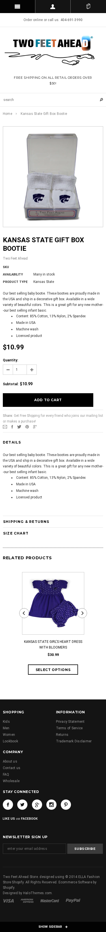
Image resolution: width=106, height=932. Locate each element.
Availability (13, 274)
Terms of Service (69, 728)
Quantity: (10, 360)
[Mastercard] (50, 900)
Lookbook (10, 741)
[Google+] (35, 427)
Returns (62, 735)
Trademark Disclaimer (74, 741)
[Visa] (9, 900)
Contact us (11, 768)
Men (6, 728)
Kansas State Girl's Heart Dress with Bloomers (53, 644)
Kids (6, 722)
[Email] (5, 427)
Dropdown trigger (53, 6)
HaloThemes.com (37, 893)
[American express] (27, 900)
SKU (6, 267)
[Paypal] (73, 900)
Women (9, 735)
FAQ (6, 774)
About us (10, 761)
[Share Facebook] (12, 427)
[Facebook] (8, 805)
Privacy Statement (70, 722)
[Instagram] (51, 805)
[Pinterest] (27, 427)
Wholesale (11, 781)
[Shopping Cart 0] (88, 6)
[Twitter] (19, 427)
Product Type (15, 282)
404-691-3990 (71, 20)
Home (7, 114)
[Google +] (37, 805)
